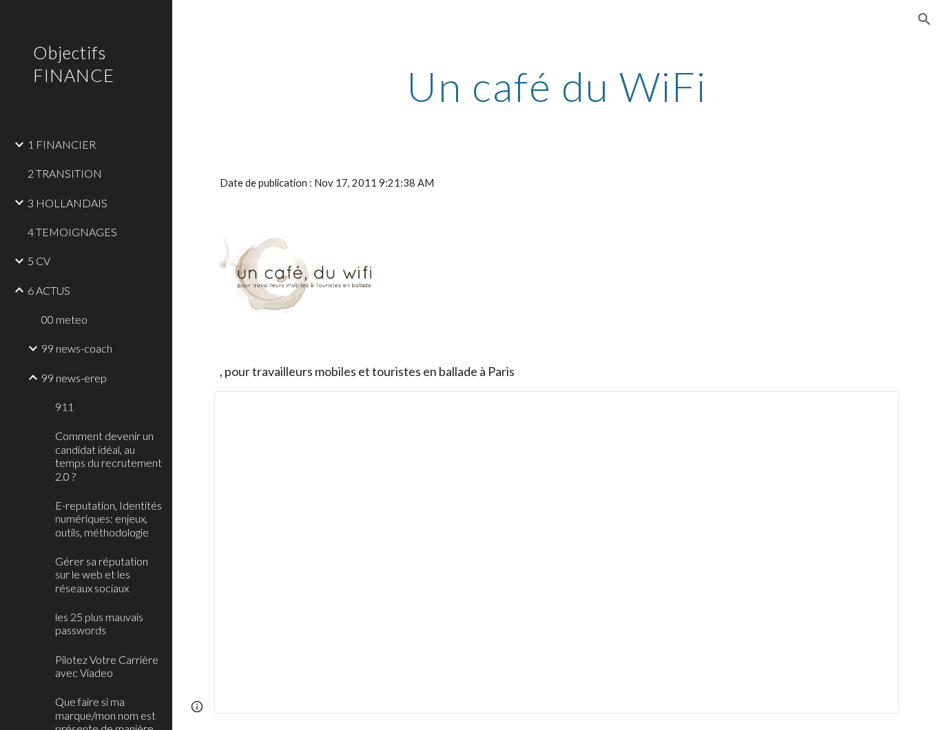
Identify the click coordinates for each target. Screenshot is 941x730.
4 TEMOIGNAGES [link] (72, 231)
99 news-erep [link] (74, 377)
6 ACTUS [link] (49, 290)
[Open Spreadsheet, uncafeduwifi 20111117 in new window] (873, 409)
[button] (924, 19)
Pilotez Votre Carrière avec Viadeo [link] (106, 666)
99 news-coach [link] (76, 348)
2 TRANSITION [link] (65, 173)
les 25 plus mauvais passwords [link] (99, 623)
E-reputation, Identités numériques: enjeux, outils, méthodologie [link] (108, 519)
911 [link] (64, 406)
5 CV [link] (39, 260)
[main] (557, 86)
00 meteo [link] (64, 319)
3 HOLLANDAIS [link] (67, 202)
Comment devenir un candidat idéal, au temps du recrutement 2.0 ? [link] (108, 455)
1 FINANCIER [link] (62, 144)
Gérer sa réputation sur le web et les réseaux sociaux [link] (101, 574)
